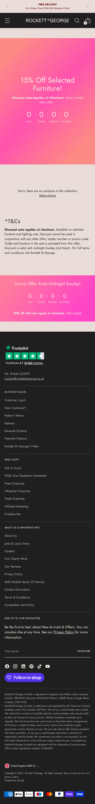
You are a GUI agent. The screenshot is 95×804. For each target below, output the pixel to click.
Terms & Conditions (17, 597)
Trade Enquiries (15, 498)
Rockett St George (34, 773)
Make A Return (14, 415)
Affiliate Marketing (16, 506)
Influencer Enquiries (17, 491)
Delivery (10, 423)
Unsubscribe (13, 514)
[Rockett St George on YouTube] (48, 667)
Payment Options (16, 438)
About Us (11, 535)
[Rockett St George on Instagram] (16, 667)
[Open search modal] (77, 20)
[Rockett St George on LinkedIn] (24, 667)
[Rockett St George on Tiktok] (40, 667)
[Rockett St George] (47, 20)
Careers (9, 551)
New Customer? (15, 408)
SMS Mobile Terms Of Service (24, 582)
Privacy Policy (14, 574)
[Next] (87, 6)
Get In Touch (13, 468)
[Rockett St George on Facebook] (8, 667)
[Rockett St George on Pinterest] (32, 667)
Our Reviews (13, 566)
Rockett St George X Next (22, 446)
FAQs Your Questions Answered (25, 475)
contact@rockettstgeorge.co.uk (24, 378)
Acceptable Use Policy (19, 605)
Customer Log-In (15, 400)
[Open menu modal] (7, 20)
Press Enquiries (14, 483)
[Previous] (7, 6)
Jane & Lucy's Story (17, 543)
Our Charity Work (16, 558)
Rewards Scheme (16, 431)
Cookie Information (17, 589)
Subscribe (84, 651)
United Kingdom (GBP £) (23, 766)
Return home (47, 195)
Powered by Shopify (14, 780)
